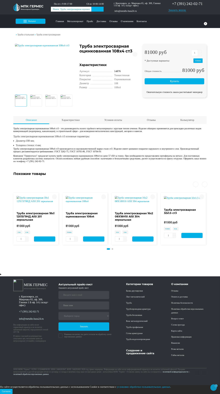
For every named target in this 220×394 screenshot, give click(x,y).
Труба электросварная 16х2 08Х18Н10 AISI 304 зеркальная (134, 216)
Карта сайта (176, 331)
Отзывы (113, 21)
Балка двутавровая (134, 291)
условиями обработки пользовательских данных (143, 386)
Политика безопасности (182, 303)
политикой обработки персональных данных (31, 374)
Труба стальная (25, 34)
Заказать (84, 326)
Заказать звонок (177, 10)
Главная (60, 21)
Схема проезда (178, 325)
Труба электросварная (48, 34)
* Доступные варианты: (157, 60)
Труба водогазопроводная (138, 339)
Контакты (142, 21)
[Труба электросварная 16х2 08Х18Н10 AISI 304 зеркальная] (134, 199)
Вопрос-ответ (177, 318)
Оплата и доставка (179, 297)
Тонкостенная (121, 75)
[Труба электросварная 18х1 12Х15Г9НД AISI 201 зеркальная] (36, 199)
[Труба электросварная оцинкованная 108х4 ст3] (45, 67)
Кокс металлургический (137, 321)
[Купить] (44, 239)
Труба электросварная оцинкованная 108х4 (82, 215)
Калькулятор (187, 120)
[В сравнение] (135, 54)
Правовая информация (181, 337)
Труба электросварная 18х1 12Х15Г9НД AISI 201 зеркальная (35, 216)
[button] (108, 249)
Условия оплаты (113, 120)
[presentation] (195, 184)
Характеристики (71, 120)
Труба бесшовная (134, 315)
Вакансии (175, 343)
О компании (127, 21)
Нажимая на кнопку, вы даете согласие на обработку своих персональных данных (87, 335)
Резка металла (177, 349)
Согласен (6, 391)
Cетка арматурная (134, 333)
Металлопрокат (75, 21)
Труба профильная (134, 327)
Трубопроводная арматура (138, 309)
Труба (129, 303)
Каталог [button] (32, 21)
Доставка (101, 21)
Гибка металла (177, 355)
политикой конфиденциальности (175, 372)
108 (116, 83)
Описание (31, 120)
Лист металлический (135, 297)
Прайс (90, 21)
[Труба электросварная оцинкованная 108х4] (85, 199)
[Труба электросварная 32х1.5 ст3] (183, 197)
